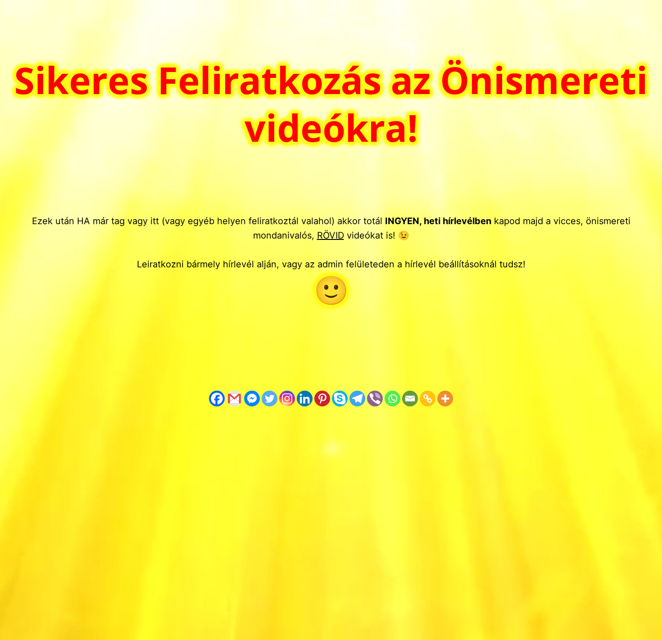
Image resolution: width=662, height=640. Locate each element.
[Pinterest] (322, 398)
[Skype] (340, 398)
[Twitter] (269, 398)
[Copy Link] (427, 398)
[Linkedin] (305, 398)
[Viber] (375, 398)
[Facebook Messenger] (252, 398)
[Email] (410, 398)
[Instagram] (287, 398)
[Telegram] (357, 398)
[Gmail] (234, 398)
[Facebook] (217, 398)
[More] (445, 398)
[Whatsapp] (392, 398)
